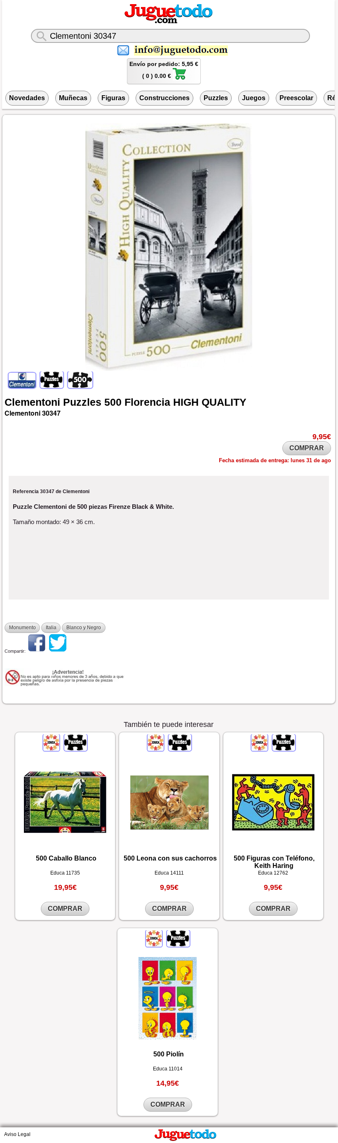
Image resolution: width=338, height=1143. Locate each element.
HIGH (186, 402)
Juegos (253, 97)
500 (113, 402)
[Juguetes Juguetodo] (168, 22)
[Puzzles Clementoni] (51, 386)
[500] (79, 386)
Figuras (113, 97)
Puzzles (216, 97)
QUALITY (224, 402)
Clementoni (32, 402)
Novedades (27, 97)
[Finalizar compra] (179, 78)
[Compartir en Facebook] (37, 651)
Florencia (147, 402)
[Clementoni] (23, 386)
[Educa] (52, 749)
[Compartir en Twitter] (58, 651)
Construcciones (164, 97)
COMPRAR (306, 448)
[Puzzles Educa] (75, 749)
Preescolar (296, 97)
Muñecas (73, 97)
